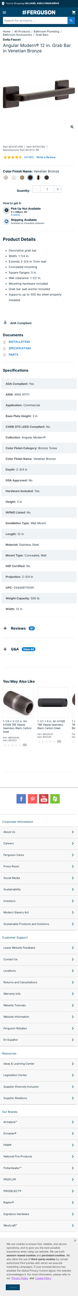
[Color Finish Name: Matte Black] (47, 177)
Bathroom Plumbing (47, 31)
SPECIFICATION (20, 348)
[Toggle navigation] (4, 12)
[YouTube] (43, 799)
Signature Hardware (16, 1214)
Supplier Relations (15, 1098)
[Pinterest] (32, 799)
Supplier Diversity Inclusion (21, 1086)
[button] (75, 1240)
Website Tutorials (14, 1005)
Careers (8, 843)
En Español (10, 1039)
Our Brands (9, 1112)
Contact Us (10, 959)
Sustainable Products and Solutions (26, 924)
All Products (22, 31)
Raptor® (8, 1202)
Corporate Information (17, 821)
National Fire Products (17, 1156)
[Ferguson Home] (39, 12)
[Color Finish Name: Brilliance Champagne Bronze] (22, 177)
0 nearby (15, 215)
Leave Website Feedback (19, 947)
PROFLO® (9, 1179)
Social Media (11, 878)
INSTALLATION (19, 342)
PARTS (13, 354)
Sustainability (12, 889)
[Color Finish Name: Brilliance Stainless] (6, 177)
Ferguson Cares (13, 855)
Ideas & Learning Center (18, 1063)
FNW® (7, 1145)
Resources (9, 1053)
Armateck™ (10, 1122)
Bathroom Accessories (18, 34)
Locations (9, 970)
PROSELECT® (12, 1191)
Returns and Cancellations (20, 982)
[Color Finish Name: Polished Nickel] (38, 177)
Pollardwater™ (12, 1168)
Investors (9, 901)
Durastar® (9, 1133)
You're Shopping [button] (32, 3)
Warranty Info (11, 993)
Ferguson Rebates (15, 1028)
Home (7, 31)
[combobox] (37, 20)
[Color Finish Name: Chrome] (14, 177)
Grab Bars (42, 34)
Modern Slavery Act (16, 912)
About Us (9, 832)
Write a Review (46, 157)
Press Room (11, 866)
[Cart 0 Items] (73, 12)
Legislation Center (15, 1075)
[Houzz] (55, 799)
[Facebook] (21, 799)
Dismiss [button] (13, 1287)
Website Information (16, 1016)
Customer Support (15, 937)
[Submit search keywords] (71, 20)
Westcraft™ (10, 1225)
